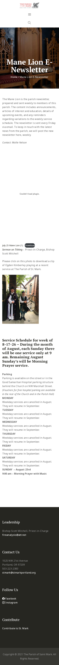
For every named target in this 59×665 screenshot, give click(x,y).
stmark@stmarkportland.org (19, 572)
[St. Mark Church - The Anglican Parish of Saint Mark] (29, 5)
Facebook (10, 598)
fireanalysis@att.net (14, 535)
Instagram (11, 602)
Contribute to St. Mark (15, 628)
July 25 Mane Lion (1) (12, 245)
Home (14, 77)
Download (30, 245)
